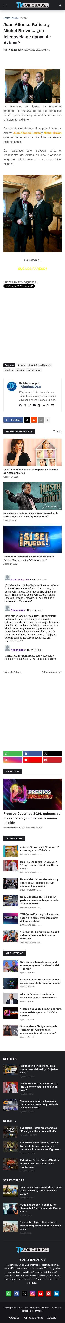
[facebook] (20, 405)
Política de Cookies (33, 1317)
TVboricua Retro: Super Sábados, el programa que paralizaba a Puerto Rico (39, 1163)
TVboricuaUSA (30, 386)
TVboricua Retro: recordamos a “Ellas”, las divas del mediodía (38, 1129)
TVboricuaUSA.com (40, 1307)
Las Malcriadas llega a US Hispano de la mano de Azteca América (30, 471)
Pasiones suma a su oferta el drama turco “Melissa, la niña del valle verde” (41, 1190)
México (20, 370)
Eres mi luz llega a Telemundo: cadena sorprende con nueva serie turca (40, 1225)
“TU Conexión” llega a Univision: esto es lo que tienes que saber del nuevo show (39, 917)
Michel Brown (34, 370)
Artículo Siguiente (51, 672)
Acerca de (14, 1317)
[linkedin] (44, 405)
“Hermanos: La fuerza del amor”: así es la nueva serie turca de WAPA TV (39, 935)
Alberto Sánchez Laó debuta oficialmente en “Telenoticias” (38, 996)
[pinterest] (39, 405)
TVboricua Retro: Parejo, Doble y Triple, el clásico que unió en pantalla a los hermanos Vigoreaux (40, 1146)
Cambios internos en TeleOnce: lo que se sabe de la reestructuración (40, 981)
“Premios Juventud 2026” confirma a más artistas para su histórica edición (41, 1012)
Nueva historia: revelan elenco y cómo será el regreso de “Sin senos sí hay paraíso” (39, 882)
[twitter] (25, 405)
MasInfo (9, 370)
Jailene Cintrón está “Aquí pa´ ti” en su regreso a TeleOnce (39, 849)
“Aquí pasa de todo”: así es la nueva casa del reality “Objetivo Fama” (39, 1069)
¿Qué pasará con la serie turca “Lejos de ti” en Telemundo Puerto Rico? (40, 1208)
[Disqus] (32, 617)
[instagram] (30, 405)
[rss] (48, 405)
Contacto (51, 1317)
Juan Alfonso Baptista (40, 365)
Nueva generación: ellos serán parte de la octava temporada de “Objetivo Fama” (39, 900)
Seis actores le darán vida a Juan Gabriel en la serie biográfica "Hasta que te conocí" (30, 515)
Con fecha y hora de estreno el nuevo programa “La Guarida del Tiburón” (39, 965)
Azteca (24, 18)
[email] (52, 405)
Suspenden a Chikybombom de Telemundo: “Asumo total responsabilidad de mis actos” (38, 1029)
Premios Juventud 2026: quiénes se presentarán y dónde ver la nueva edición (31, 818)
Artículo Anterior (13, 672)
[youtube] (34, 405)
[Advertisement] (34, 60)
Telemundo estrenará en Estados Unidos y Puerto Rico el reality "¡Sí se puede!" (28, 558)
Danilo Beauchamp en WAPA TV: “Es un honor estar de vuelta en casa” (39, 865)
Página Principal (11, 18)
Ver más (57, 431)
